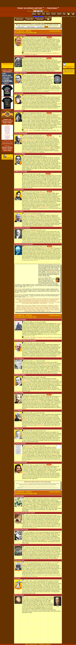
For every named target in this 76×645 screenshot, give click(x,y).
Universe (44, 310)
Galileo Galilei (31, 301)
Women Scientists (28, 311)
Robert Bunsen (45, 301)
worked (26, 380)
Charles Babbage (7, 137)
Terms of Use (72, 16)
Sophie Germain (7, 126)
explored (46, 248)
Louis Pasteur (52, 301)
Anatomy (56, 305)
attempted (48, 389)
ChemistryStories (53, 13)
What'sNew (43, 13)
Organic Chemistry (40, 308)
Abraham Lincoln (28, 302)
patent (36, 216)
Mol (44, 533)
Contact (73, 13)
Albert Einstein (21, 26)
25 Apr (37, 95)
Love (50, 307)
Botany (34, 306)
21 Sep (40, 322)
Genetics (18, 307)
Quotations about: (20, 305)
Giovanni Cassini (33, 597)
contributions (43, 193)
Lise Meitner (7, 136)
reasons (41, 198)
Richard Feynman (18, 294)
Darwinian (49, 249)
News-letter (64, 13)
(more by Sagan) (30, 286)
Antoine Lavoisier (7, 135)
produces (47, 540)
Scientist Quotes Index (7, 143)
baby (28, 505)
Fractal (56, 306)
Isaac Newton (40, 26)
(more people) (51, 303)
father (30, 369)
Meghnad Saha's (46, 148)
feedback (11, 158)
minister (28, 215)
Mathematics (55, 307)
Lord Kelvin (39, 298)
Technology (38, 310)
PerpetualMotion (59, 13)
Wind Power (56, 310)
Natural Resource (31, 308)
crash (27, 51)
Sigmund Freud (38, 301)
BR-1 (29, 537)
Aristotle (41, 299)
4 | (57, 487)
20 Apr (40, 430)
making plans (46, 365)
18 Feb (37, 135)
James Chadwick (7, 128)
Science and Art (27, 310)
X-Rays (35, 311)
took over (50, 370)
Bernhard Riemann (43, 206)
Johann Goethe (25, 303)
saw (54, 403)
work (59, 48)
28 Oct (37, 58)
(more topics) (48, 311)
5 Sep (40, 446)
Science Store (63, 16)
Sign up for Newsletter (68, 70)
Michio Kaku (51, 302)
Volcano (48, 310)
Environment (51, 306)
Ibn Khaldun (7, 138)
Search (68, 13)
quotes (53, 37)
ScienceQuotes (34, 13)
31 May (37, 192)
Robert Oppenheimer (34, 303)
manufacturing (40, 425)
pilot (58, 103)
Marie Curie (46, 299)
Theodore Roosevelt (19, 302)
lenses (47, 471)
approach (54, 454)
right (42, 90)
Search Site (48, 18)
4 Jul (40, 413)
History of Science (30, 307)
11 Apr (37, 230)
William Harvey (7, 130)
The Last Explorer (27, 130)
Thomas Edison (35, 299)
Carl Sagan (40, 277)
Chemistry (38, 305)
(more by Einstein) (23, 292)
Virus (52, 310)
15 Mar (41, 377)
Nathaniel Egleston (51, 271)
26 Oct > (58, 31)
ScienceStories (48, 13)
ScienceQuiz (39, 13)
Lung (40, 505)
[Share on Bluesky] (64, 65)
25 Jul (40, 360)
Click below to (7, 145)
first (35, 532)
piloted (34, 97)
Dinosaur (46, 306)
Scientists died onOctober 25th (29, 18)
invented (36, 76)
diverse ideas (58, 371)
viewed (58, 515)
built (47, 523)
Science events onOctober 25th (39, 18)
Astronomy (18, 306)
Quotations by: (18, 298)
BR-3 (58, 533)
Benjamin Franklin (54, 299)
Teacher (33, 310)
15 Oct (40, 465)
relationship (52, 137)
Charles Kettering (43, 303)
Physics (47, 308)
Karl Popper (57, 302)
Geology (23, 307)
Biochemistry (29, 306)
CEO (60, 557)
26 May (37, 246)
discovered (30, 523)
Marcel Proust (7, 129)
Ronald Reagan (36, 302)
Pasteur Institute (26, 381)
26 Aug (37, 156)
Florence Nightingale (26, 299)
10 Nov (37, 75)
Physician (52, 308)
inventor (34, 215)
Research (21, 310)
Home (46, 16)
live (51, 498)
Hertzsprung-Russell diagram (29, 139)
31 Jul (40, 343)
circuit (28, 550)
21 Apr (40, 395)
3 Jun (36, 174)
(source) (18, 47)
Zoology (42, 311)
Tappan (53, 562)
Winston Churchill (23, 301)
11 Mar (37, 113)
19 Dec (37, 37)
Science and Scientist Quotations (24, 483)
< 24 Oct (51, 31)
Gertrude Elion (7, 127)
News (53, 16)
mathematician (28, 447)
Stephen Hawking (31, 26)
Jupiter (41, 307)
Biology (33, 305)
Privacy (68, 16)
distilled (26, 419)
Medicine (25, 308)
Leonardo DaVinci (44, 302)
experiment (24, 473)
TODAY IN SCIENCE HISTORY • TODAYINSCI (38, 8)
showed (45, 137)
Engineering (50, 305)
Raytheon (24, 564)
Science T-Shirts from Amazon (7, 70)
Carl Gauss (7, 132)
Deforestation (44, 305)
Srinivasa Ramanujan (54, 298)
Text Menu (49, 16)
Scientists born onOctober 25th (19, 18)
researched (58, 323)
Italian (42, 466)
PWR (41, 535)
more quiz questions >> (54, 26)
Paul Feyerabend (7, 133)
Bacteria (24, 306)
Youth (39, 311)
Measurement (19, 308)
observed (38, 400)
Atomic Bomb (28, 305)
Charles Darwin (46, 298)
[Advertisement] (38, 3)
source (27, 460)
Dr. (30, 500)
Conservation (40, 306)
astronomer (33, 231)
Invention (37, 307)
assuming (24, 455)
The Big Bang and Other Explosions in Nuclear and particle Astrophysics (40, 53)
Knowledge (46, 307)
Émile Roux (53, 380)
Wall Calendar (57, 16)
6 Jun (37, 213)
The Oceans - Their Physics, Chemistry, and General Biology (37, 337)
